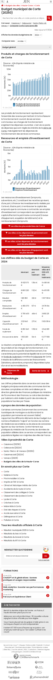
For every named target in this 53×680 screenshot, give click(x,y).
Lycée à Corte (10, 499)
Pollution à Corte (11, 520)
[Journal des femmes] (13, 662)
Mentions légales (44, 649)
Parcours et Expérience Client (17, 596)
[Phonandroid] (39, 677)
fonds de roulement (13, 357)
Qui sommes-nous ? (10, 645)
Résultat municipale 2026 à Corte (19, 530)
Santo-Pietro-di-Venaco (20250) (19, 451)
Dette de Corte (39, 371)
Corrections (32, 649)
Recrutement (9, 647)
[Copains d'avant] (13, 672)
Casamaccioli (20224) (14, 455)
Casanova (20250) (12, 444)
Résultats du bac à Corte (15, 534)
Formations (11, 571)
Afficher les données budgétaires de (16, 35)
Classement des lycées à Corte (18, 496)
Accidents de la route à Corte (17, 489)
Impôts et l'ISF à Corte (14, 482)
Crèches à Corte (11, 503)
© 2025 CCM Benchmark (32, 652)
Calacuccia (26, 23)
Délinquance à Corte (13, 517)
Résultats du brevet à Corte (16, 537)
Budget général (9, 47)
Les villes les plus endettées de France (28, 226)
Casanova (15, 23)
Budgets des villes (13, 5)
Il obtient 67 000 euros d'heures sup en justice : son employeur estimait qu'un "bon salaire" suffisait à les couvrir (25, 630)
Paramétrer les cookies (40, 647)
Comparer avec (8, 41)
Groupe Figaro (17, 652)
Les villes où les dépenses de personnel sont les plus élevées (28, 234)
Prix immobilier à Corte (14, 478)
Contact (47, 645)
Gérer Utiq (7, 649)
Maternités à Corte (12, 506)
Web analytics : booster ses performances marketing (23, 587)
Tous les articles (17, 649)
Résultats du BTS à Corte (15, 540)
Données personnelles (23, 647)
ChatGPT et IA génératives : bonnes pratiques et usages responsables (20, 578)
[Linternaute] (13, 667)
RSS (25, 649)
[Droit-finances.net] (39, 667)
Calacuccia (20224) (13, 448)
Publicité (39, 645)
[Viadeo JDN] (39, 672)
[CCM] (39, 662)
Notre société (30, 645)
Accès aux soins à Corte (14, 513)
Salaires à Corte (11, 475)
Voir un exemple (43, 560)
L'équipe (22, 645)
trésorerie (37, 357)
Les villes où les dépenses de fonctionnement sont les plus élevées (27, 243)
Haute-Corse (27, 5)
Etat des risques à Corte (14, 510)
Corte (37, 5)
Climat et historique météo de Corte (20, 485)
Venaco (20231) (11, 458)
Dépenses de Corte (13, 372)
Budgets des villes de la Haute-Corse (21, 462)
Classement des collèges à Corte (19, 492)
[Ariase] (13, 677)
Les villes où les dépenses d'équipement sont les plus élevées (28, 251)
